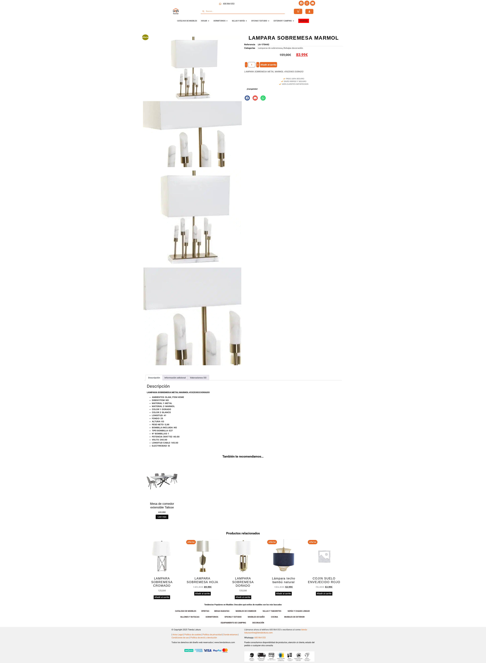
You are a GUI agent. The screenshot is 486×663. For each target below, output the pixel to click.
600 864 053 (260, 637)
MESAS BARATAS (221, 611)
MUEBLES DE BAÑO (256, 617)
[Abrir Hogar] (208, 20)
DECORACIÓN (258, 623)
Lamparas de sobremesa (270, 48)
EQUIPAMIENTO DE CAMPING (233, 623)
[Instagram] (306, 3)
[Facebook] (301, 3)
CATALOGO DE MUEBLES (185, 611)
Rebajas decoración (293, 48)
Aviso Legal (178, 634)
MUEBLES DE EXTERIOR (294, 617)
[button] (247, 98)
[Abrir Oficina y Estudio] (269, 20)
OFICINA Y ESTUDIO (233, 617)
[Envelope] (312, 3)
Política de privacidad (212, 634)
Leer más (162, 517)
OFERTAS (205, 611)
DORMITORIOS (212, 617)
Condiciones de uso (180, 637)
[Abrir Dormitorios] (227, 20)
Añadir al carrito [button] (162, 597)
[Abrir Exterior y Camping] (293, 20)
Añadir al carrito (268, 64)
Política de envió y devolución (203, 637)
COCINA (274, 617)
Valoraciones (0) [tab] (198, 377)
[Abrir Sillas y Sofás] (246, 20)
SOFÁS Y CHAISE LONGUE (299, 611)
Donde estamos (230, 634)
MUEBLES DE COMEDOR (246, 611)
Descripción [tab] (154, 377)
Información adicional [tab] (175, 377)
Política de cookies (192, 634)
